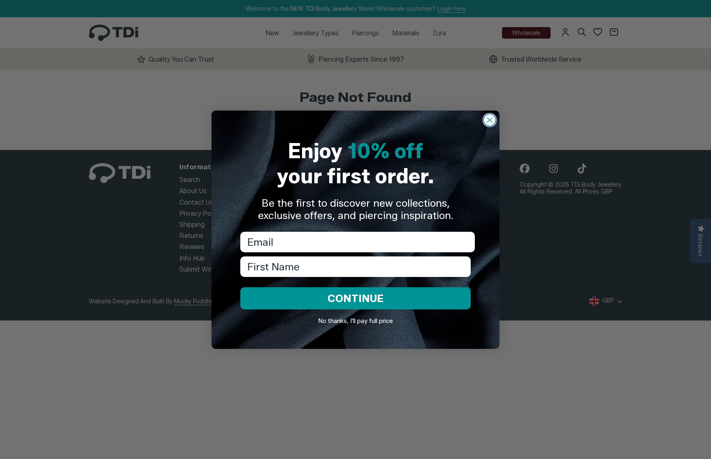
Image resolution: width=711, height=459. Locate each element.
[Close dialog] (489, 120)
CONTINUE (355, 298)
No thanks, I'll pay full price (355, 321)
